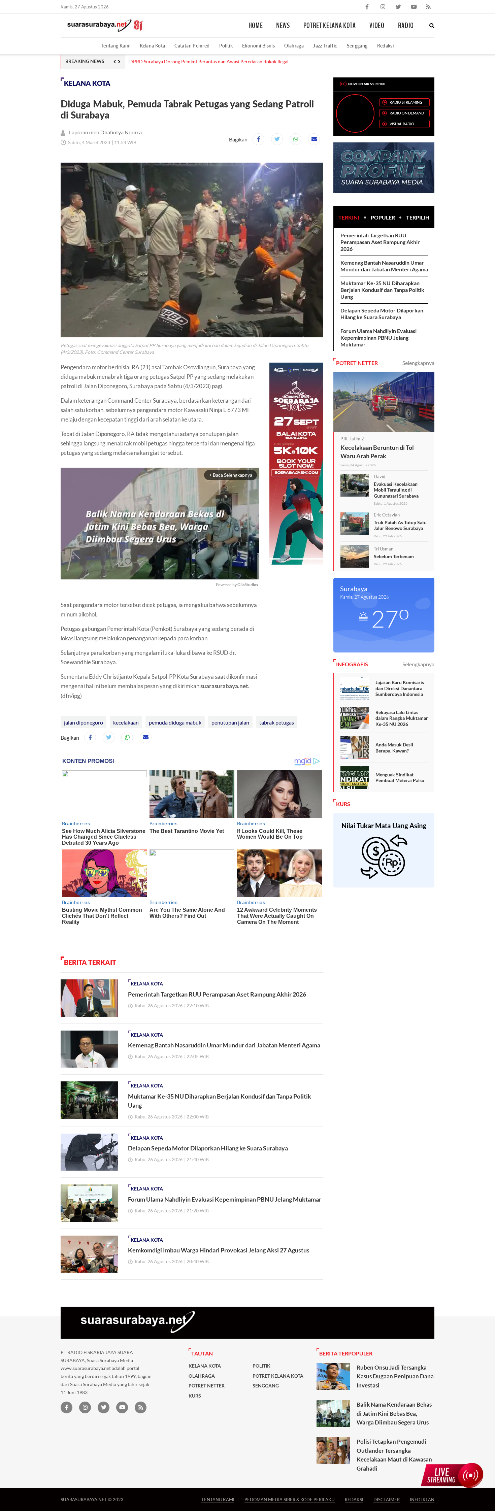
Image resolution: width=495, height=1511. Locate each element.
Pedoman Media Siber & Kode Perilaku (289, 1499)
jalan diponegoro (83, 722)
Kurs (195, 1396)
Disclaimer (386, 1499)
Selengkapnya (418, 363)
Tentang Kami (115, 45)
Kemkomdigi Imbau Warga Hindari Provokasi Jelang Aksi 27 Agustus (218, 1250)
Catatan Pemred (191, 45)
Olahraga (294, 45)
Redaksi (385, 45)
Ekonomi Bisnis (258, 45)
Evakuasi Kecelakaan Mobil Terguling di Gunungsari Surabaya (396, 490)
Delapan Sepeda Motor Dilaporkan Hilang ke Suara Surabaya (208, 1148)
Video (377, 25)
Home (256, 25)
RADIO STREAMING (406, 102)
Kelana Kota (152, 45)
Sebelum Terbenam (394, 556)
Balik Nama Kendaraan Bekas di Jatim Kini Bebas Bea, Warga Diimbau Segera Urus (394, 1413)
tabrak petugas (276, 722)
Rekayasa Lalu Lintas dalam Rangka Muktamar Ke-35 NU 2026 (401, 718)
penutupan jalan (230, 722)
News (283, 25)
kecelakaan (126, 722)
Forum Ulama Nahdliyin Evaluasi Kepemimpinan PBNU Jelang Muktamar (224, 1199)
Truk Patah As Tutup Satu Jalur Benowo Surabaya (400, 525)
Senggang (357, 45)
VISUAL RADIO (402, 124)
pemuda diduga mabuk (175, 722)
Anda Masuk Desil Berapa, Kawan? (394, 747)
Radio (406, 25)
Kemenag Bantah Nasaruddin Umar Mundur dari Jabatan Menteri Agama (224, 1045)
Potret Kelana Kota (329, 25)
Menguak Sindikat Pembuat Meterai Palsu (399, 777)
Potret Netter (207, 1385)
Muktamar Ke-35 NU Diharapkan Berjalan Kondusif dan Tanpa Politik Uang (382, 290)
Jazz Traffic (325, 45)
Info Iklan (422, 1499)
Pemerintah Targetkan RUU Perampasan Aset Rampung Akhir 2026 (217, 994)
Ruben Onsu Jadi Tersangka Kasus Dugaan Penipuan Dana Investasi (395, 1376)
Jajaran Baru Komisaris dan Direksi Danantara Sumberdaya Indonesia (399, 688)
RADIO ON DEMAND (407, 113)
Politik (226, 45)
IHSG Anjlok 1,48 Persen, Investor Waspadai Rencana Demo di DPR (199, 61)
